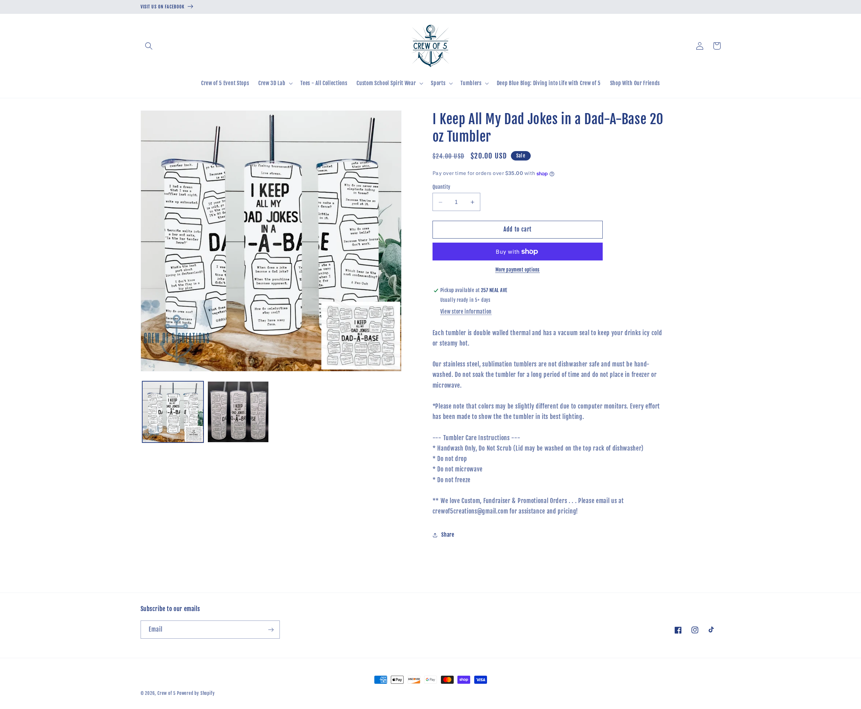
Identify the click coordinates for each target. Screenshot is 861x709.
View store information (466, 311)
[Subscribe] (270, 630)
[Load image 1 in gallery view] (172, 411)
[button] (149, 46)
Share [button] (447, 534)
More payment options (517, 270)
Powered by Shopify (196, 693)
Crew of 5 (166, 693)
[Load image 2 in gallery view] (238, 411)
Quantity (442, 187)
